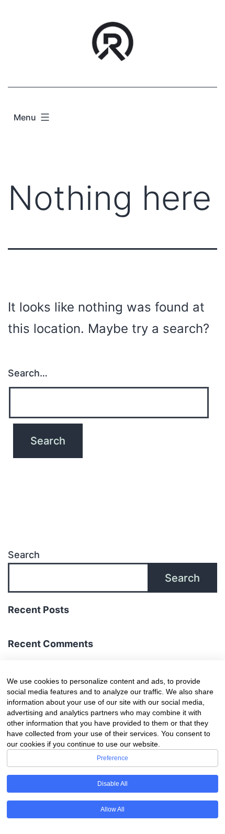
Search (24, 554)
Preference (112, 758)
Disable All (112, 783)
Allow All (112, 809)
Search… (28, 373)
